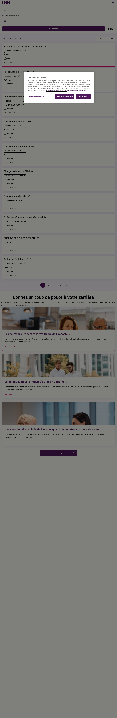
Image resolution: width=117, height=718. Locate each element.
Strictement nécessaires (64, 96)
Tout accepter (83, 96)
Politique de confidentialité (77, 90)
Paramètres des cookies (36, 96)
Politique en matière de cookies (56, 90)
